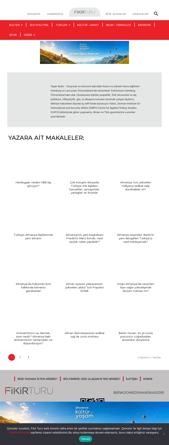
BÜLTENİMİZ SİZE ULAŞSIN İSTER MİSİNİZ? (91, 378)
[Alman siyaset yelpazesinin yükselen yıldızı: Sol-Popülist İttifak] (84, 265)
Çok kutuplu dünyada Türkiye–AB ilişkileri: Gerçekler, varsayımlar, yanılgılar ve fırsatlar (84, 187)
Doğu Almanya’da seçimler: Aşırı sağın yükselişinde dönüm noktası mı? (135, 287)
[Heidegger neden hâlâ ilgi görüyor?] (33, 163)
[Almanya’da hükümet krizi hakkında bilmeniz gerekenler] (33, 265)
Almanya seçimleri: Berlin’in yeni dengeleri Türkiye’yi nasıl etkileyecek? (135, 238)
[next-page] (28, 357)
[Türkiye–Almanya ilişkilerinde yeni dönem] (33, 216)
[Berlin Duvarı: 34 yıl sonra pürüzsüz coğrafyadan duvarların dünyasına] (136, 314)
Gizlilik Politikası (20, 432)
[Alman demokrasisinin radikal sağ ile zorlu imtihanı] (84, 314)
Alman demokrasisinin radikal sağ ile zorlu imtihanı (84, 334)
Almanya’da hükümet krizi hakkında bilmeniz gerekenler (33, 287)
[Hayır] (164, 434)
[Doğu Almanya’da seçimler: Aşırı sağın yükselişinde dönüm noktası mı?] (136, 265)
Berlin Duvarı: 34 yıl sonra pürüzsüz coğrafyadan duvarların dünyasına (136, 336)
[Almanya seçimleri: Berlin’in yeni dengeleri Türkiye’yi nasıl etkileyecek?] (136, 216)
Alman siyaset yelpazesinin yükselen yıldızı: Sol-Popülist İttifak (84, 287)
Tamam (85, 438)
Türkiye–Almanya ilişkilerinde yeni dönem (33, 236)
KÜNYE (148, 378)
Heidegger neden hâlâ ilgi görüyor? (33, 184)
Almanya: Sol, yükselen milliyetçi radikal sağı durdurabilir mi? (135, 186)
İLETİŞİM (131, 378)
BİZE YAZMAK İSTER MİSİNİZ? (38, 378)
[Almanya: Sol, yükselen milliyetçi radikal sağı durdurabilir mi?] (136, 163)
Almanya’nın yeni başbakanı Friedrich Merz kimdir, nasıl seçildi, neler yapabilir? (84, 238)
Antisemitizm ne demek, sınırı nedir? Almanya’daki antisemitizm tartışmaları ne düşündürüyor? (33, 338)
